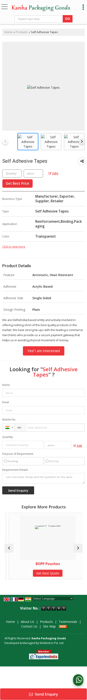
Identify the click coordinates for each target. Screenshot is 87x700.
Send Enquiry (46, 694)
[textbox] (39, 19)
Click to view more (13, 246)
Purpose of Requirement (17, 453)
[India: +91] (8, 427)
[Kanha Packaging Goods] (40, 8)
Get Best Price (17, 183)
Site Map (49, 626)
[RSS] (63, 626)
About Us (27, 622)
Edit (55, 173)
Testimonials (68, 622)
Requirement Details (15, 469)
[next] (82, 141)
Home (8, 32)
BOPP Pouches (45, 564)
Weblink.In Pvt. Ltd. (51, 643)
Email (5, 402)
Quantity (7, 437)
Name (6, 385)
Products (22, 32)
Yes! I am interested (43, 351)
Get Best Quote (44, 573)
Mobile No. (9, 419)
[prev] (5, 141)
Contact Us (29, 626)
